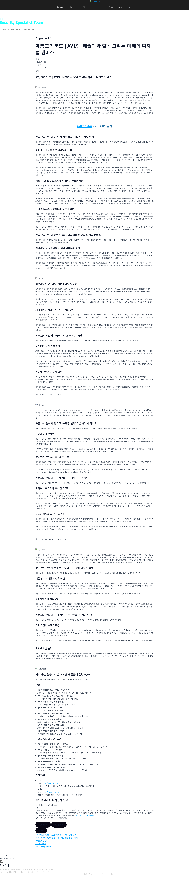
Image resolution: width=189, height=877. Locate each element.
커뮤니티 (131, 7)
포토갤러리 (120, 7)
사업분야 (71, 7)
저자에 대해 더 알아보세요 (85, 815)
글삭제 (43, 843)
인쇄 (41, 830)
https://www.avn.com (51, 783)
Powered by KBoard (43, 846)
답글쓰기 (46, 840)
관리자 (113, 874)
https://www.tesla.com (51, 792)
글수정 (38, 843)
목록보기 (38, 840)
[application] (64, 7)
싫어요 (59, 824)
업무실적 (82, 7)
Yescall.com (108, 874)
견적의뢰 (111, 7)
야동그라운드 (84, 126)
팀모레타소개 (58, 7)
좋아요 (43, 824)
